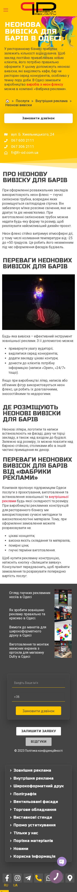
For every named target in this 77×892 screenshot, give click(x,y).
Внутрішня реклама (52, 101)
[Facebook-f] (7, 878)
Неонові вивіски (18, 105)
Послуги (22, 101)
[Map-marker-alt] (69, 878)
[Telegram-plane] (28, 878)
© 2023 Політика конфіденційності (38, 750)
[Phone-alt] (38, 878)
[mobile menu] (5, 10)
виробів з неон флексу (45, 84)
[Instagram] (17, 878)
